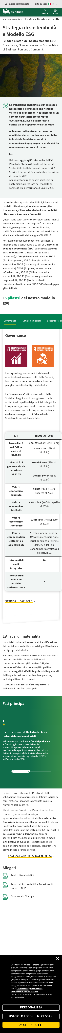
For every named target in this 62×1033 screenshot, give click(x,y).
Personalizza (31, 1007)
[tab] (9, 321)
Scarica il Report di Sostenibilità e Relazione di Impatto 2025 (34, 174)
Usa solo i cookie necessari (31, 1016)
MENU (55, 13)
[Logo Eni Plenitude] (13, 12)
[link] (12, 19)
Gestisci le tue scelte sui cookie (24, 991)
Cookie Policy (22, 988)
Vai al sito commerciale (17, 4)
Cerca (45, 13)
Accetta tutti (31, 1025)
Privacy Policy (36, 988)
